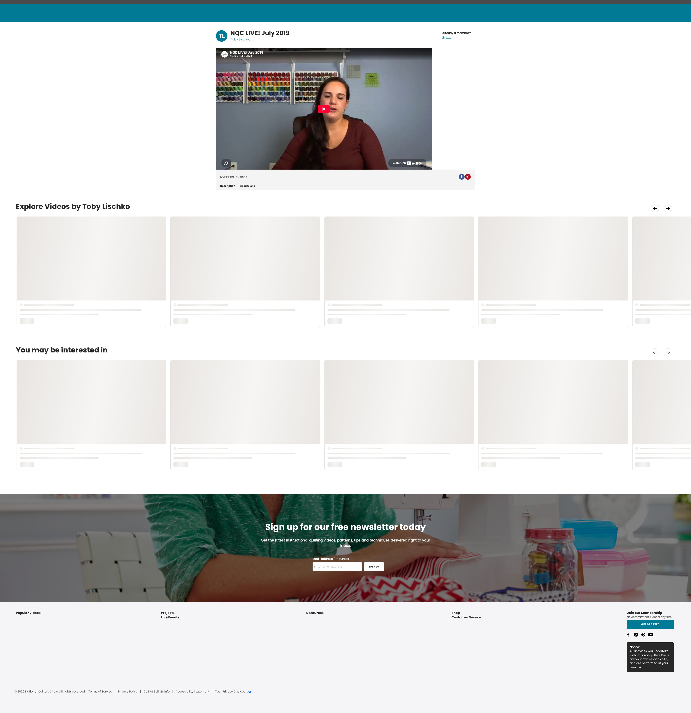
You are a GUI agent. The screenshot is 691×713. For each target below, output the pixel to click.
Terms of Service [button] (100, 692)
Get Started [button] (650, 624)
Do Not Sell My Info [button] (156, 692)
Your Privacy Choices (230, 692)
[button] (456, 35)
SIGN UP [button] (374, 566)
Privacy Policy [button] (127, 692)
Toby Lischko (240, 39)
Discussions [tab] (247, 186)
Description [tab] (227, 186)
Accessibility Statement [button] (192, 692)
